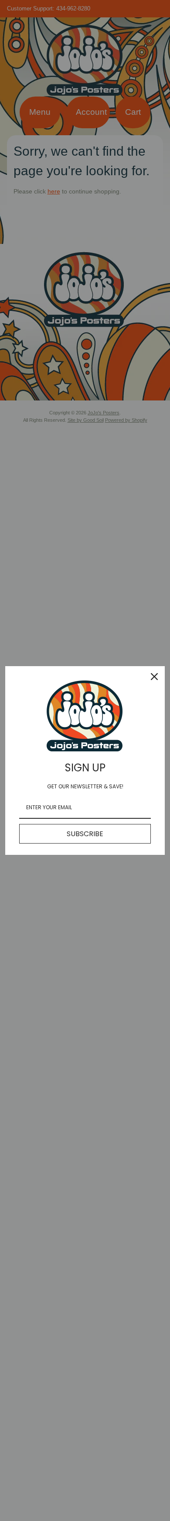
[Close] (154, 676)
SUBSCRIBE (85, 834)
